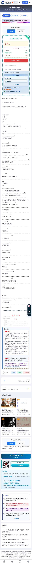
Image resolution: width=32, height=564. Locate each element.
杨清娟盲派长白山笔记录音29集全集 (23, 431)
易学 (14, 10)
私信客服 (9, 81)
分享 (14, 372)
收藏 (20, 372)
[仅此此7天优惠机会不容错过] (16, 21)
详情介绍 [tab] (7, 15)
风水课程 (18, 10)
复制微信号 (20, 465)
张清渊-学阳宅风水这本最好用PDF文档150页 (8, 431)
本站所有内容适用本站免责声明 (16, 366)
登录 (26, 2)
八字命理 (20, 429)
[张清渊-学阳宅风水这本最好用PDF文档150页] (8, 422)
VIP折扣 (17, 48)
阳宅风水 (8, 429)
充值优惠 (6, 483)
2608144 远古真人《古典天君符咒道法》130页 (15, 545)
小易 (6, 372)
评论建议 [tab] (25, 15)
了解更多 (15, 518)
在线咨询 (29, 310)
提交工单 (9, 78)
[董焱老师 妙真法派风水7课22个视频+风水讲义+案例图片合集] (8, 402)
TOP (29, 315)
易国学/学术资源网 (14, 556)
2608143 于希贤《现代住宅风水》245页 (13, 542)
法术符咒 (24, 409)
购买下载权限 (17, 60)
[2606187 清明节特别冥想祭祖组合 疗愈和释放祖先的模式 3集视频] (23, 402)
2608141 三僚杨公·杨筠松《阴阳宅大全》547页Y (16, 539)
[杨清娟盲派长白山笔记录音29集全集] (23, 422)
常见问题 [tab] (16, 15)
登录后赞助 (9, 476)
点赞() (27, 372)
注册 (22, 31)
